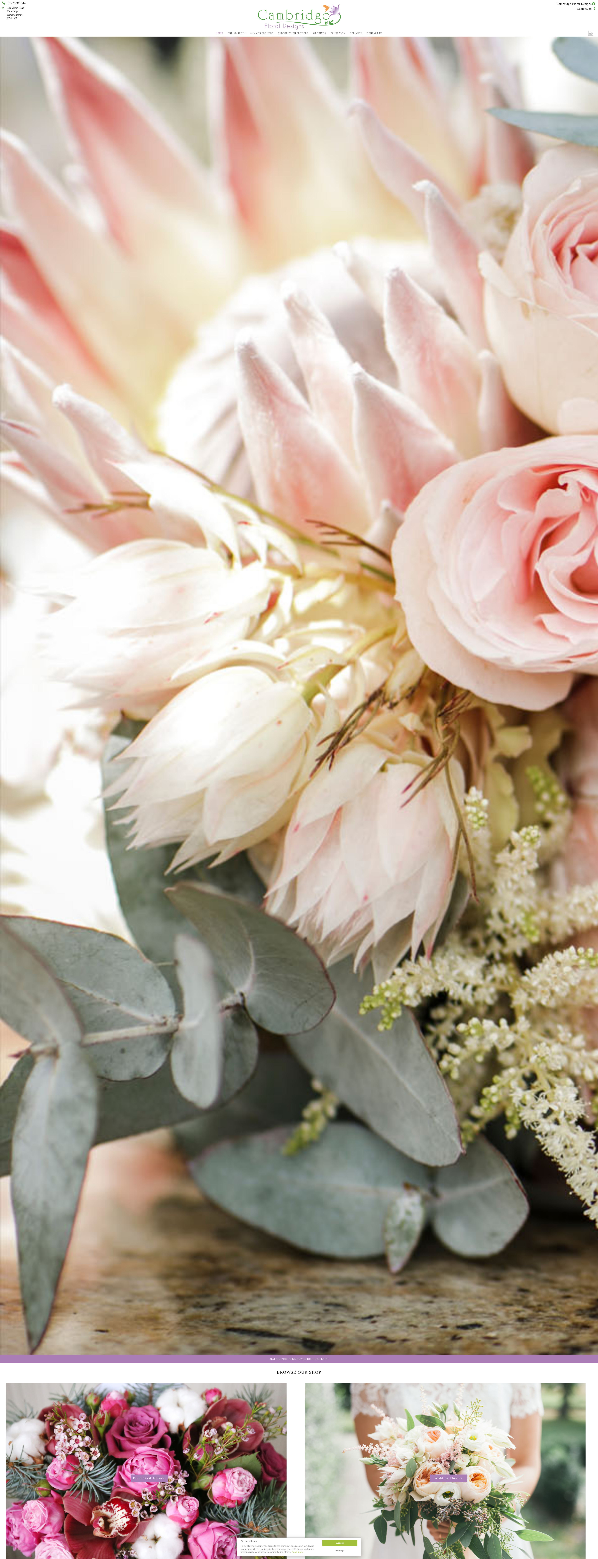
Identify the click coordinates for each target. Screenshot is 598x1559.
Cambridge (584, 8)
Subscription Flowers (293, 33)
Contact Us (374, 33)
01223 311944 (17, 3)
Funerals (337, 33)
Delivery (356, 33)
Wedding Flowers (448, 1478)
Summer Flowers (261, 33)
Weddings (319, 33)
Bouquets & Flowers (149, 1478)
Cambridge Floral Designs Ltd (304, 13)
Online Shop (236, 33)
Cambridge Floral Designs (574, 3)
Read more (297, 1552)
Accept (340, 1543)
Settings (340, 1550)
